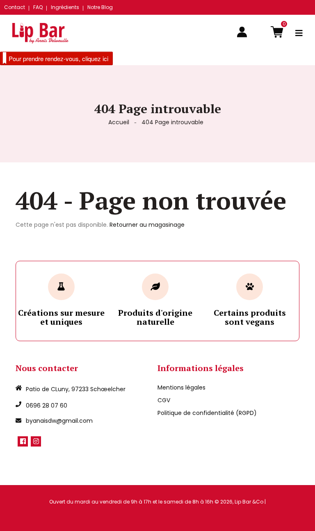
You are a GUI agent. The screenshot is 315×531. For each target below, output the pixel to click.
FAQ (38, 7)
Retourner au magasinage (147, 225)
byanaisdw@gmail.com (59, 421)
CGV (164, 400)
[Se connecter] (242, 33)
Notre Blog (100, 7)
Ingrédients (65, 7)
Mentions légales (181, 387)
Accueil (118, 122)
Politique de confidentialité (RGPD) (207, 413)
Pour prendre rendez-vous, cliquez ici (58, 58)
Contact (14, 7)
